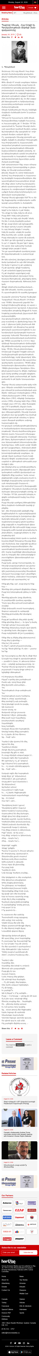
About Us (5, 1280)
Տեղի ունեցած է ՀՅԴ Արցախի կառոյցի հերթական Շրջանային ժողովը (19, 1102)
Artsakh (22, 1287)
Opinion (22, 1299)
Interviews (23, 1309)
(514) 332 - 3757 (8, 1329)
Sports (22, 1313)
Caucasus (5, 1306)
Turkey (4, 1302)
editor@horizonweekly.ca (11, 1333)
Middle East (24, 1293)
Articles (22, 1302)
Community (6, 1316)
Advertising (6, 1283)
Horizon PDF (6, 1313)
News (22, 1276)
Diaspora (23, 1290)
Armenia (23, 1283)
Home (4, 1276)
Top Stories (24, 1280)
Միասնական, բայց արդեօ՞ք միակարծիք (15, 1166)
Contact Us (6, 1290)
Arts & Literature (25, 1306)
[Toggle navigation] (4, 7)
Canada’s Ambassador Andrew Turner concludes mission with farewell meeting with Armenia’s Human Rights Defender (18, 1134)
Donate (31, 8)
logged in (20, 1045)
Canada (4, 1299)
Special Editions (7, 1309)
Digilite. (32, 1346)
